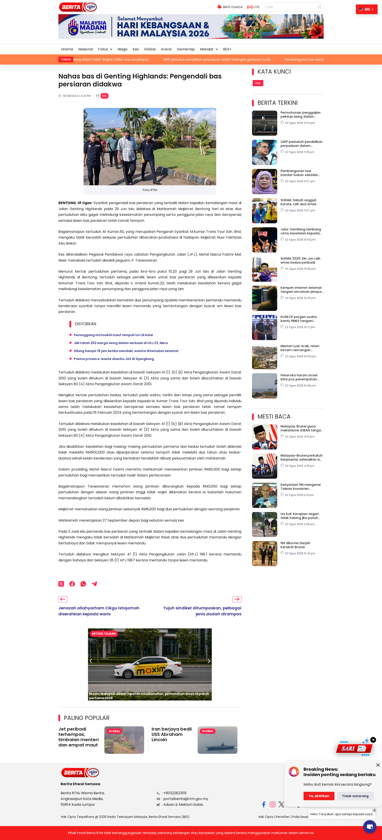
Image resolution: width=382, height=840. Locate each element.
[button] (105, 49)
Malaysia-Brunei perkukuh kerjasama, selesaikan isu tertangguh (302, 457)
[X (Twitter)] (61, 583)
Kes (136, 49)
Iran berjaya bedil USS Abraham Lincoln (172, 734)
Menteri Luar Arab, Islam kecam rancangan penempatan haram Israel (302, 348)
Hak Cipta (265, 817)
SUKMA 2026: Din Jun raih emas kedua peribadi (300, 260)
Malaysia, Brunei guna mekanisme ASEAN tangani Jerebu (302, 428)
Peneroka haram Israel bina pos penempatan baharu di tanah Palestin (300, 377)
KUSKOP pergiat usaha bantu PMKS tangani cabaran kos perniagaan (301, 319)
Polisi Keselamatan (306, 817)
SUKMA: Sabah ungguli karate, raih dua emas (298, 202)
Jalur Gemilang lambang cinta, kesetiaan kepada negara (301, 231)
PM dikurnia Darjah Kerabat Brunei (295, 545)
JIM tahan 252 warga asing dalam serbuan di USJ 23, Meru (121, 343)
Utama (67, 49)
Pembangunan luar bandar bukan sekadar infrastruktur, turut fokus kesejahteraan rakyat (307, 59)
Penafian (283, 817)
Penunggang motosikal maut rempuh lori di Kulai (113, 335)
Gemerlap (186, 49)
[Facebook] (72, 583)
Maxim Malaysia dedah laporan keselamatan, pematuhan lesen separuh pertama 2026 (149, 696)
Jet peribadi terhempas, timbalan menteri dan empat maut (78, 737)
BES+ (227, 49)
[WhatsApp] (83, 583)
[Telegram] (94, 583)
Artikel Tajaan (104, 633)
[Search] (319, 7)
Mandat (207, 49)
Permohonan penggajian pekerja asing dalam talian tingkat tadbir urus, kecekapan (301, 115)
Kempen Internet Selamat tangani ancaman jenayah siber (302, 290)
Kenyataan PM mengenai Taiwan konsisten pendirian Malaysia (301, 487)
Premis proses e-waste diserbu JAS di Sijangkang (114, 359)
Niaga (122, 49)
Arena (166, 49)
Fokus (103, 49)
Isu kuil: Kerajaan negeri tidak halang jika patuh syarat (300, 516)
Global (150, 49)
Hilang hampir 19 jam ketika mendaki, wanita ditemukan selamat (126, 351)
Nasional (85, 49)
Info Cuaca (233, 7)
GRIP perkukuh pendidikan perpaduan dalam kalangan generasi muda (171, 59)
